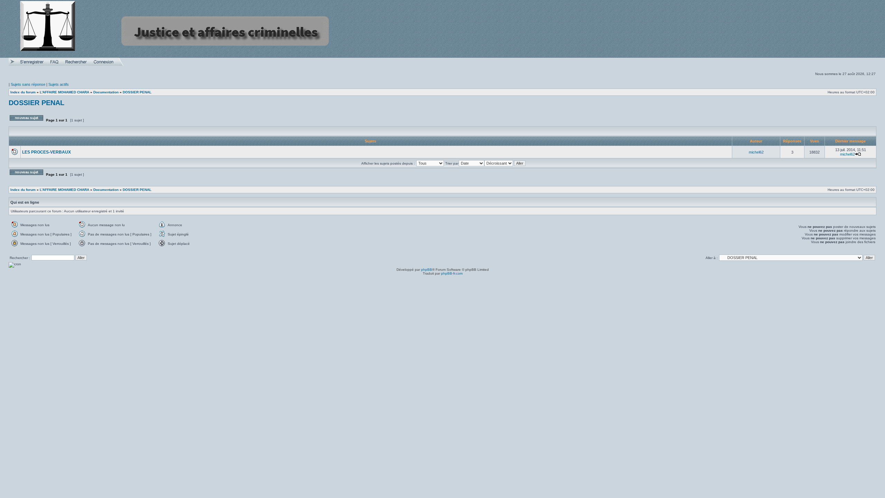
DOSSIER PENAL (36, 103)
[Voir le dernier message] (858, 154)
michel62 (756, 152)
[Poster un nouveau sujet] (26, 123)
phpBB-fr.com (452, 273)
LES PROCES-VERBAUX (46, 152)
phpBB (426, 269)
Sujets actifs (58, 84)
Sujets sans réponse (28, 84)
